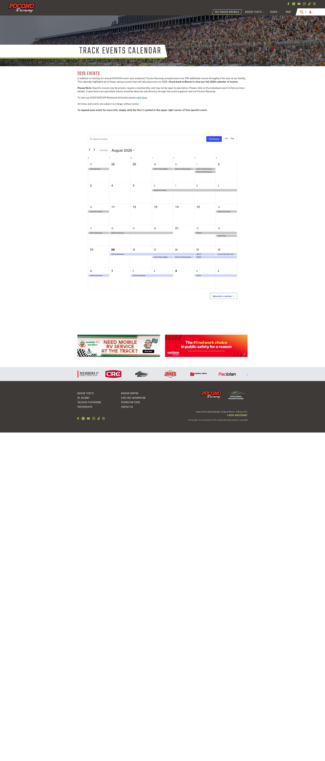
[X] (293, 3)
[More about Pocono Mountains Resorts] (236, 395)
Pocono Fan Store (130, 402)
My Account (83, 398)
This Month (104, 150)
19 (134, 228)
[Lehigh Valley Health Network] (241, 374)
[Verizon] (206, 346)
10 (91, 207)
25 (113, 250)
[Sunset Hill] (127, 374)
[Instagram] (304, 3)
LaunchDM (244, 420)
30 (155, 164)
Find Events (214, 139)
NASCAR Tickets (85, 393)
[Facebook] (288, 3)
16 (219, 207)
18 (112, 228)
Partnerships (84, 407)
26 (134, 250)
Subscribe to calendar (222, 296)
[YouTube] (298, 3)
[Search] (301, 11)
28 (176, 250)
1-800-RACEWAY (237, 415)
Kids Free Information (133, 398)
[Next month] (94, 149)
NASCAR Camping (130, 393)
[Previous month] (89, 149)
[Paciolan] (212, 374)
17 (91, 228)
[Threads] (314, 3)
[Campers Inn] (118, 346)
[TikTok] (309, 3)
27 (91, 164)
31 (176, 164)
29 (198, 250)
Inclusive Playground (89, 402)
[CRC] (98, 374)
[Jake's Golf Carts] (155, 374)
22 (198, 228)
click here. (142, 97)
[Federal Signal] (184, 374)
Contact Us (127, 407)
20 (155, 228)
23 (219, 228)
